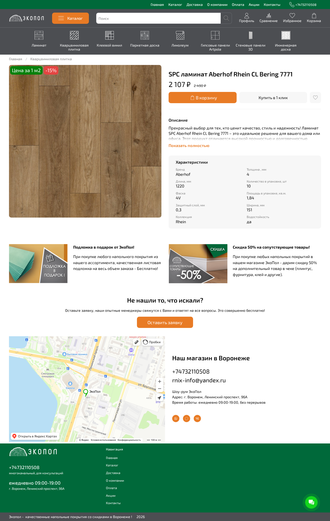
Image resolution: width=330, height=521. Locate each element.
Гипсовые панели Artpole (215, 47)
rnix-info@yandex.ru (199, 379)
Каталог (175, 4)
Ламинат (38, 45)
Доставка (195, 4)
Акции (254, 4)
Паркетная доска (144, 45)
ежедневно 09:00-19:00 (35, 482)
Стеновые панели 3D (250, 47)
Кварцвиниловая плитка (74, 47)
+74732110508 (306, 5)
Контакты (272, 4)
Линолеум (180, 45)
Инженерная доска (286, 47)
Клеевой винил (109, 45)
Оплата (238, 4)
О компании (217, 4)
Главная (157, 4)
